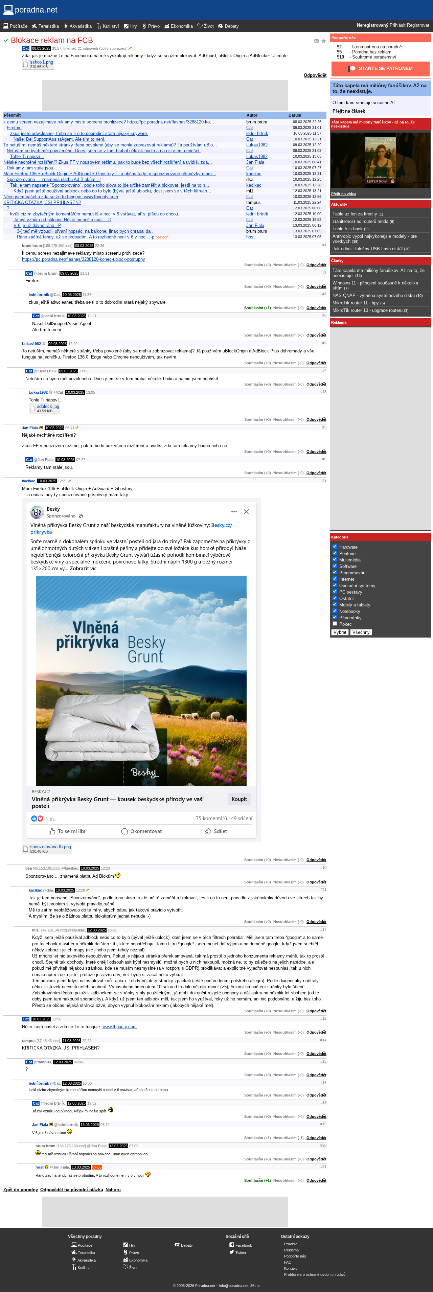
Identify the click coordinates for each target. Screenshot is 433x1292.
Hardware (348, 547)
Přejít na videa (343, 194)
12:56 (56, 1019)
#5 (324, 427)
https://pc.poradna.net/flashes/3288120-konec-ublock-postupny (83, 259)
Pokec (345, 624)
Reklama (291, 1250)
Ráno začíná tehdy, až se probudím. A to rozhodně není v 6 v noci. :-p (85, 236)
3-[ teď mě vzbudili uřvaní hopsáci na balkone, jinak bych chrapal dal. (85, 231)
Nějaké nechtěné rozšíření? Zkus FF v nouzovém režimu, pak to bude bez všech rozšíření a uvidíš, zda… (107, 162)
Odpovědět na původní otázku (71, 1189)
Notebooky (349, 611)
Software (348, 566)
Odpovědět (315, 75)
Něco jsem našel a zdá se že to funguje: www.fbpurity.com (60, 196)
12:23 (105, 868)
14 (359, 276)
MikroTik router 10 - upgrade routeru (368, 310)
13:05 (90, 392)
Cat (26, 48)
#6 (324, 459)
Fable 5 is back (348, 228)
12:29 (72, 344)
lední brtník (257, 133)
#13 (323, 392)
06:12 (105, 1125)
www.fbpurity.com (119, 1026)
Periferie (347, 553)
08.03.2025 (41, 48)
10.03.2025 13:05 (307, 156)
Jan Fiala (255, 162)
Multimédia (350, 559)
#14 (323, 1040)
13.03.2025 (90, 1125)
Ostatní (346, 598)
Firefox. (14, 127)
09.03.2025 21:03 (307, 150)
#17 (323, 929)
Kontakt (290, 1268)
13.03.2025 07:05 (307, 231)
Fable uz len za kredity (355, 213)
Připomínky (350, 617)
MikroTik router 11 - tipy (356, 302)
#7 (324, 294)
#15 (323, 1061)
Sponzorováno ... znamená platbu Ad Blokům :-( (54, 179)
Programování (353, 572)
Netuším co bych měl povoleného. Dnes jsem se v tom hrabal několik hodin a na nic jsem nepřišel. (104, 150)
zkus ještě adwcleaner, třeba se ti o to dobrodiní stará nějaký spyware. (79, 133)
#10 (323, 868)
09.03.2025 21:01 (307, 127)
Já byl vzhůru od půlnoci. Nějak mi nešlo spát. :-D (62, 219)
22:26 (99, 246)
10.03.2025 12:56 (307, 196)
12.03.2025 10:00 (307, 214)
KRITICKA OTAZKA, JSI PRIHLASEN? (42, 202)
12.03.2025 (97, 930)
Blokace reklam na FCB (52, 40)
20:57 (56, 48)
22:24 (86, 1041)
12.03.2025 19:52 (307, 219)
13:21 (112, 930)
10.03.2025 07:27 (307, 168)
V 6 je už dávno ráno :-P (37, 225)
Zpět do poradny (20, 1189)
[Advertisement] (165, 95)
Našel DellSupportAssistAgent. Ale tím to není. (60, 139)
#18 (323, 1103)
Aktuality (339, 204)
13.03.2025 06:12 (307, 225)
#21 (323, 1166)
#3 (324, 273)
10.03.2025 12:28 (307, 185)
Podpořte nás (344, 38)
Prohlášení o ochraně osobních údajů (314, 1274)
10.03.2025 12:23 (307, 179)
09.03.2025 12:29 (307, 145)
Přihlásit (398, 25)
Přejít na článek (349, 111)
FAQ (288, 1262)
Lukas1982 (257, 144)
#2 (324, 343)
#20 (323, 1145)
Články (337, 261)
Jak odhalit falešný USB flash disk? (368, 248)
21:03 (83, 371)
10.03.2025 (72, 295)
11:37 (87, 295)
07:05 (133, 1146)
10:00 (87, 1083)
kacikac (253, 173)
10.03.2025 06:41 (307, 162)
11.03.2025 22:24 (307, 202)
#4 (324, 370)
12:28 (80, 890)
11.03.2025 (72, 1041)
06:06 (78, 1062)
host (250, 236)
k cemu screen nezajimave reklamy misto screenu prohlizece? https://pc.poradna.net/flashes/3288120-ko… (108, 121)
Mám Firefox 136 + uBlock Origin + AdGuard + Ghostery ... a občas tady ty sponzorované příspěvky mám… (109, 173)
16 (355, 241)
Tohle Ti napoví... (27, 156)
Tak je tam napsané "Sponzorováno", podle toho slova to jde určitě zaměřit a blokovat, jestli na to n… (109, 185)
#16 (323, 1083)
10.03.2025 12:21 (307, 139)
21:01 (84, 273)
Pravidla (290, 1244)
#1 (324, 245)
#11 (323, 889)
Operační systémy (357, 585)
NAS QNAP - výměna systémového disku (374, 295)
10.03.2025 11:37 (307, 133)
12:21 (91, 316)
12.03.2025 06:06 (307, 208)
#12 (323, 1018)
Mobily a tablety (354, 604)
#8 (324, 315)
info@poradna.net (233, 1286)
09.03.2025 (69, 273)
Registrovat (418, 25)
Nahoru (113, 1189)
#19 (323, 1124)
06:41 (69, 428)
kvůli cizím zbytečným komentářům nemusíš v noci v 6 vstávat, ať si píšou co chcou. (94, 213)
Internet (69, 48)
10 (419, 296)
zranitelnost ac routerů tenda (360, 221)
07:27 (80, 460)
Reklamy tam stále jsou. (30, 167)
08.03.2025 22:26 (307, 122)
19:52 (91, 1103)
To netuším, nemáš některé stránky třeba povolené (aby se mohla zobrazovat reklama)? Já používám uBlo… (110, 144)
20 (407, 249)
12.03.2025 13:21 (307, 191)
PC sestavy (350, 592)
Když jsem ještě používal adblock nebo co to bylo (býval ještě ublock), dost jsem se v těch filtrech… (112, 190)
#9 (324, 480)
